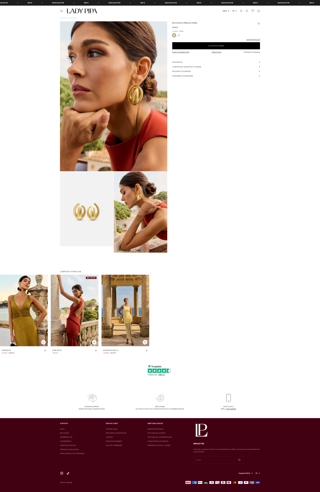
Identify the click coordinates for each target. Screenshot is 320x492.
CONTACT (109, 437)
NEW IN (48, 3)
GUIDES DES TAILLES (68, 445)
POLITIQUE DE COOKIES (157, 433)
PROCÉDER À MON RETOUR (116, 433)
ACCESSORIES (71, 18)
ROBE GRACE (57, 350)
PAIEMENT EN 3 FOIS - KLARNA (159, 445)
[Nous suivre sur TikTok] (68, 473)
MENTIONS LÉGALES (155, 429)
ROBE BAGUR (6, 350)
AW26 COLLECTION (20, 3)
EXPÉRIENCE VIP (66, 437)
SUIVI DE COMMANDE (114, 445)
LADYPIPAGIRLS (65, 441)
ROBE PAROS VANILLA (110, 350)
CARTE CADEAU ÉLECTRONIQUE (72, 453)
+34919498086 (231, 409)
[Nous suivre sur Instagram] (61, 473)
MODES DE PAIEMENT (114, 441)
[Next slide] (45, 310)
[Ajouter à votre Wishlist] (45, 350)
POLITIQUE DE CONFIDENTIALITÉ (160, 437)
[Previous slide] (2, 310)
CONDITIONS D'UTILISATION (158, 441)
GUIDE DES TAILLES (253, 40)
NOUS (62, 429)
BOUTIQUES (64, 433)
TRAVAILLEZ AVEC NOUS (69, 449)
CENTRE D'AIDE (112, 429)
